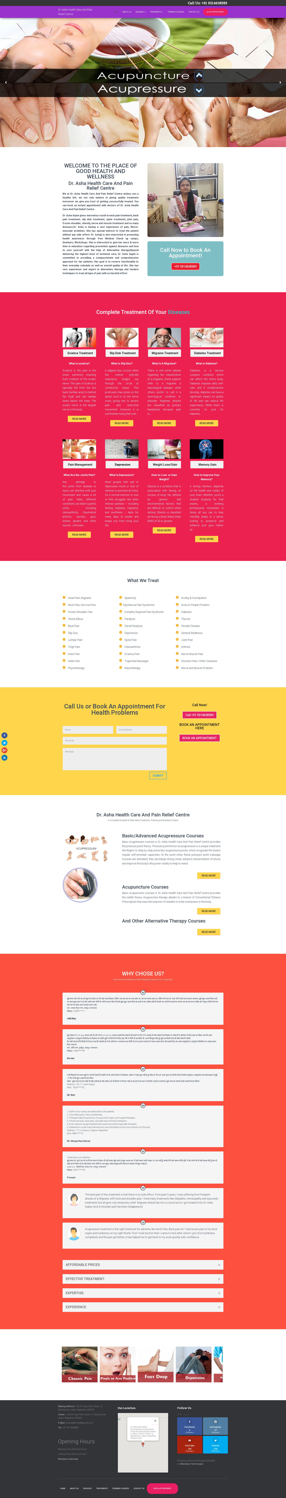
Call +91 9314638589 (199, 715)
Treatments (156, 12)
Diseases (140, 12)
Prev (65, 1367)
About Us (126, 12)
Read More (79, 418)
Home (115, 12)
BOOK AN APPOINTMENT (199, 738)
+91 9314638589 (185, 266)
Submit (158, 775)
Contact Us (193, 12)
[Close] (155, 1420)
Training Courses (176, 12)
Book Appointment (215, 12)
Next (221, 1367)
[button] (143, 1444)
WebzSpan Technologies (191, 1464)
